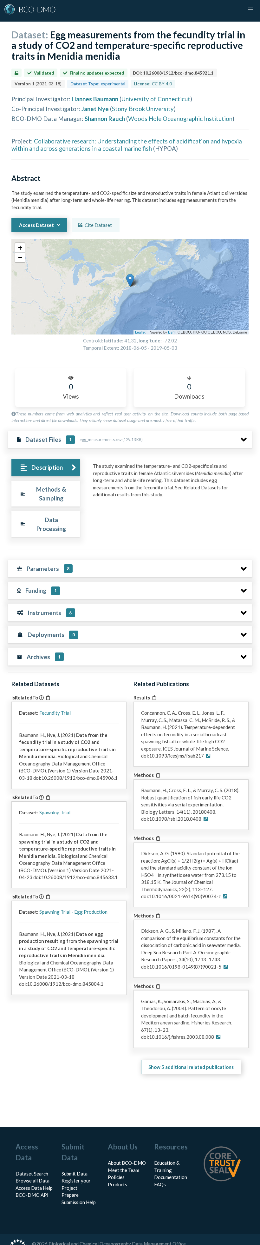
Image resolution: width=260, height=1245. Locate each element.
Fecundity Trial (55, 713)
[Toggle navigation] (250, 9)
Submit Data (75, 1173)
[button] (130, 280)
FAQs (160, 1184)
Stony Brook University (143, 108)
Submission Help (79, 1202)
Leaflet (140, 331)
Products (117, 1184)
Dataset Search (32, 1173)
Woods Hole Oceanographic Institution (180, 118)
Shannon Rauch (105, 118)
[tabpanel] (171, 482)
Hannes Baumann (95, 99)
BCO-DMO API (32, 1195)
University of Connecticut (155, 99)
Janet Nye (95, 108)
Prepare (70, 1195)
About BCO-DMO (127, 1163)
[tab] (45, 467)
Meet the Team (123, 1170)
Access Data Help (34, 1188)
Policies (116, 1177)
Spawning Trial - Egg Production (73, 912)
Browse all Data (32, 1180)
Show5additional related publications (191, 1067)
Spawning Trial (54, 812)
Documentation (170, 1177)
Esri (171, 331)
